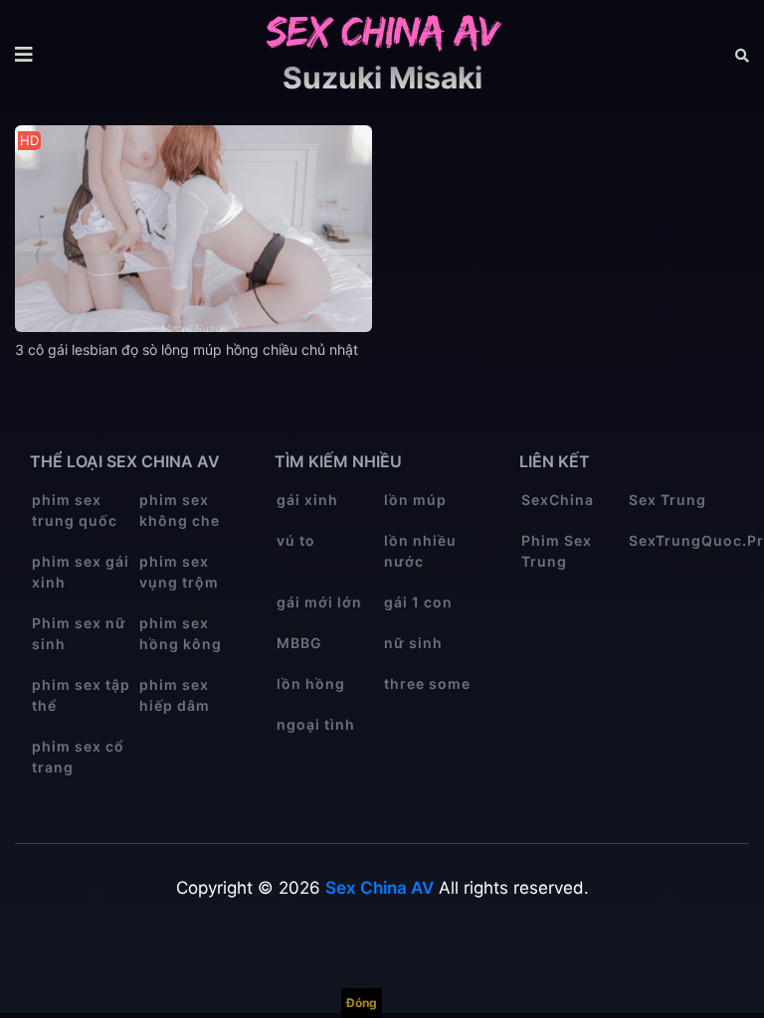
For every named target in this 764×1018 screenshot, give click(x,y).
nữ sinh (413, 642)
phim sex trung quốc (74, 510)
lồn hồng (311, 683)
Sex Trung (667, 499)
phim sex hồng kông (180, 633)
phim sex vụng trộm (179, 572)
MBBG (299, 642)
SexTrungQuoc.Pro (681, 540)
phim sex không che (179, 510)
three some (427, 683)
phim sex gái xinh (80, 572)
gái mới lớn (319, 602)
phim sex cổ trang (78, 756)
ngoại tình (316, 724)
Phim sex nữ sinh (79, 633)
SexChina (557, 499)
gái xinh (307, 499)
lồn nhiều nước (420, 551)
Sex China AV (379, 888)
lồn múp (415, 499)
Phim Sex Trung (556, 551)
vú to (296, 540)
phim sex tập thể (81, 695)
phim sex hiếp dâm (174, 695)
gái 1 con (418, 602)
